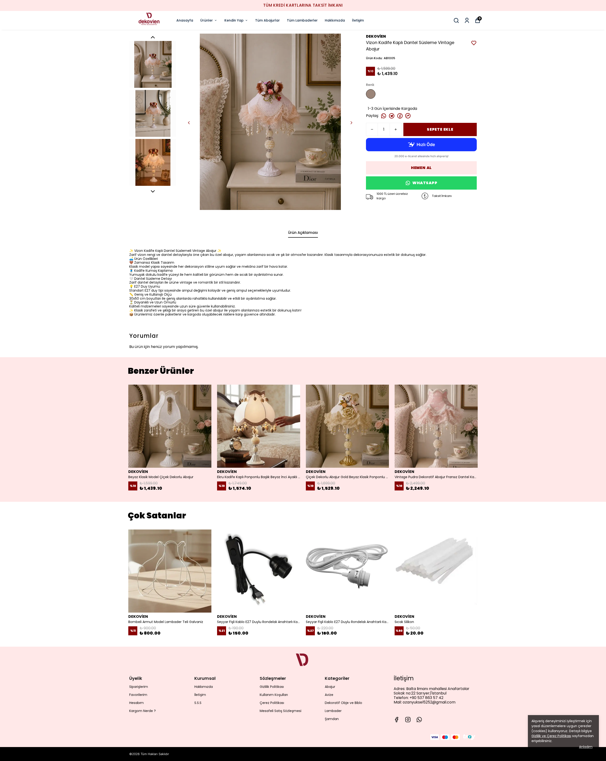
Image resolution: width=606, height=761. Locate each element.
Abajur (330, 686)
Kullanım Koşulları (274, 694)
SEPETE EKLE (440, 129)
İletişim (358, 20)
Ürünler (206, 20)
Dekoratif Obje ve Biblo (343, 702)
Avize (329, 694)
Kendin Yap (234, 20)
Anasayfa (184, 20)
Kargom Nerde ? (142, 710)
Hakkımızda (335, 20)
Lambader (333, 710)
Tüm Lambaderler (302, 20)
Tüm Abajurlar (267, 20)
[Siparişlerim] (467, 20)
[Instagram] (408, 719)
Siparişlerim (138, 686)
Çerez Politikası (272, 702)
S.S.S (197, 702)
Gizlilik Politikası (272, 686)
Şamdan (332, 718)
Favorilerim (138, 694)
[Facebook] (396, 719)
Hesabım (136, 702)
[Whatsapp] (419, 719)
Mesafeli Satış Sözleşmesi (280, 710)
